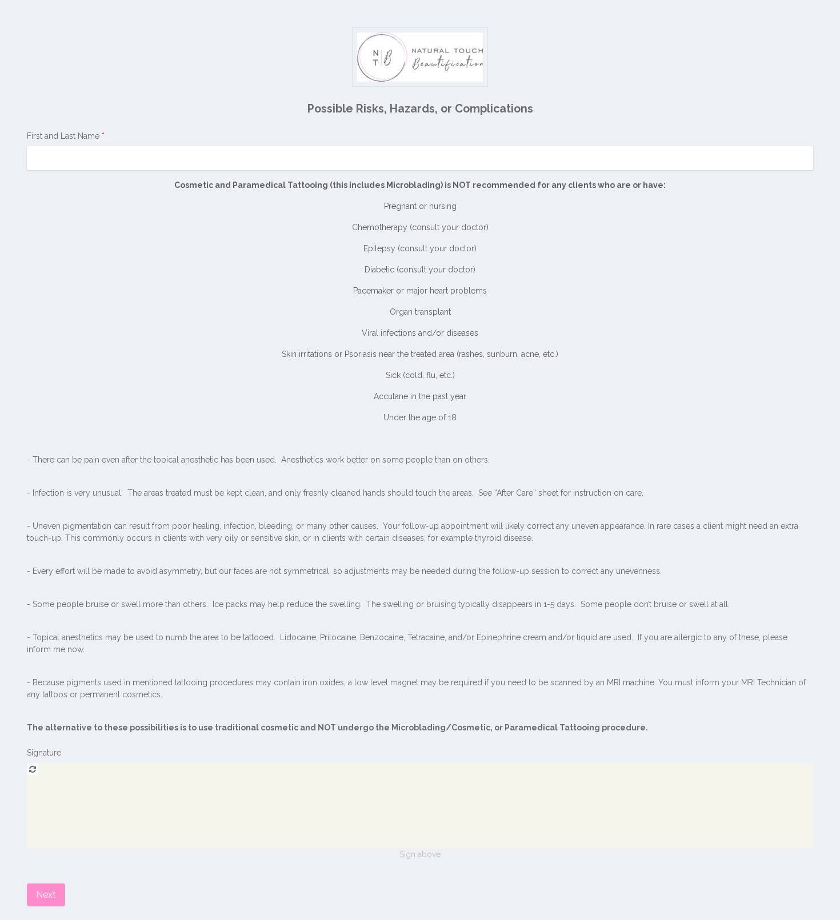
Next (46, 894)
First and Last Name (64, 135)
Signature (44, 752)
